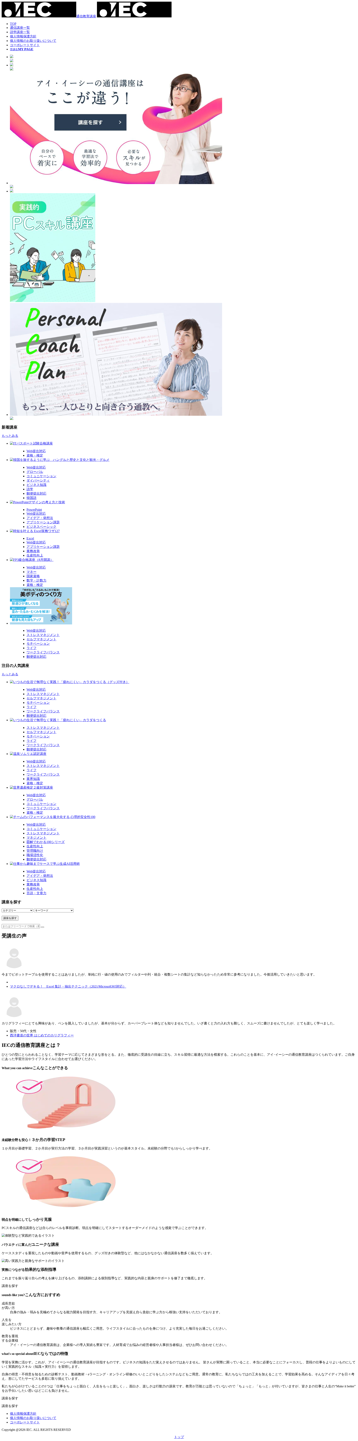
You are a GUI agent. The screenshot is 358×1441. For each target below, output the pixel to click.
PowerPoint (34, 509)
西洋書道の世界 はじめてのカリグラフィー (42, 1035)
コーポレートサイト (25, 45)
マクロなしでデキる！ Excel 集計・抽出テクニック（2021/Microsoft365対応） (68, 986)
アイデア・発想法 (40, 518)
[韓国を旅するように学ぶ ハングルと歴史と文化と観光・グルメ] (183, 460)
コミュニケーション (41, 476)
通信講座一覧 (20, 27)
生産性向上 (35, 555)
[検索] (42, 927)
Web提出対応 (36, 451)
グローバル (35, 472)
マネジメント (36, 837)
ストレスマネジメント (43, 635)
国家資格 (33, 576)
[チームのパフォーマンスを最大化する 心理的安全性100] (183, 817)
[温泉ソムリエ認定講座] (183, 754)
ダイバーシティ (38, 480)
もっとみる (10, 435)
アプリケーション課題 (43, 522)
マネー (31, 572)
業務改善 (33, 551)
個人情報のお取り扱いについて (33, 40)
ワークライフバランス (43, 652)
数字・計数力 (36, 580)
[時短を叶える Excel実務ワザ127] (183, 531)
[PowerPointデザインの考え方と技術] (183, 502)
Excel (30, 538)
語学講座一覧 (20, 32)
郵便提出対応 (36, 493)
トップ (179, 1437)
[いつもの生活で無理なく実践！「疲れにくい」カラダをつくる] (183, 720)
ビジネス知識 (36, 485)
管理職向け (35, 850)
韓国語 (31, 498)
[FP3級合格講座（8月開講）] (183, 560)
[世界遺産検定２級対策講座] (183, 788)
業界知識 (33, 779)
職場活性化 (35, 855)
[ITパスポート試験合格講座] (183, 443)
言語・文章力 (36, 893)
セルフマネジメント (41, 639)
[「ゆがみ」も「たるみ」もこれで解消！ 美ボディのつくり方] (183, 606)
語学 (30, 489)
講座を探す (10, 918)
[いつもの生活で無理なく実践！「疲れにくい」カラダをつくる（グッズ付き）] (183, 682)
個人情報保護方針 (23, 36)
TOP (13, 23)
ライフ (31, 648)
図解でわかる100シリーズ (46, 842)
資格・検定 (35, 455)
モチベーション (38, 643)
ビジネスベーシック (41, 526)
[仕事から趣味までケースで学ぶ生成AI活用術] (183, 864)
